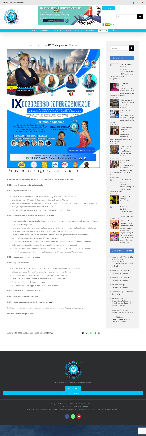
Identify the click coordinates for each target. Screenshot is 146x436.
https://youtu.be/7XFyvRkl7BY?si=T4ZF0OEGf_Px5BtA (52, 179)
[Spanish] (108, 24)
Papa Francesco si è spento (122, 272)
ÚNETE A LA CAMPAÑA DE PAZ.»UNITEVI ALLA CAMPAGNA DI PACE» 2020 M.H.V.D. (122, 261)
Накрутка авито (118, 298)
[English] (112, 24)
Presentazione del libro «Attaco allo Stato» (122, 311)
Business (115, 284)
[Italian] (104, 24)
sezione (49, 302)
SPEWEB (85, 406)
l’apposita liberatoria (74, 308)
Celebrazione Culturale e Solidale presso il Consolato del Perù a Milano (122, 303)
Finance (115, 291)
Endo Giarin (116, 317)
